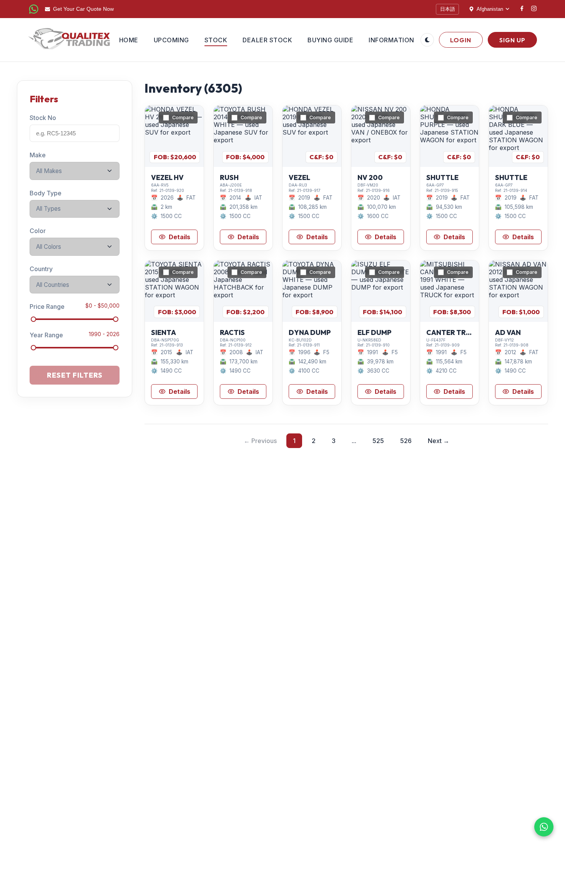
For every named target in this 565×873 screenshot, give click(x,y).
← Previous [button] (260, 441)
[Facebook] (522, 9)
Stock (216, 40)
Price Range (47, 306)
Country (41, 269)
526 (406, 441)
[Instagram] (534, 9)
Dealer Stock (267, 40)
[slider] (33, 319)
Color (38, 231)
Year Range (46, 335)
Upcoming (171, 40)
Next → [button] (438, 441)
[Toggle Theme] (427, 40)
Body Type (45, 193)
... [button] (354, 441)
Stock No (43, 118)
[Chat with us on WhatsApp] (543, 826)
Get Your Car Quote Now (83, 9)
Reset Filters (75, 375)
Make (38, 155)
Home (128, 40)
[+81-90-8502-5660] (33, 9)
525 (378, 441)
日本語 (447, 9)
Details (179, 237)
